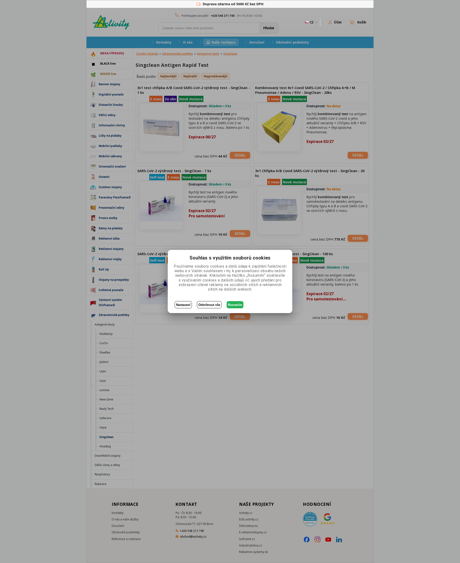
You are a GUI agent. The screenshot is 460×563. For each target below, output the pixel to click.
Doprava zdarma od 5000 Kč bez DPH (233, 4)
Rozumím (235, 305)
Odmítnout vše (209, 305)
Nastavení (183, 305)
